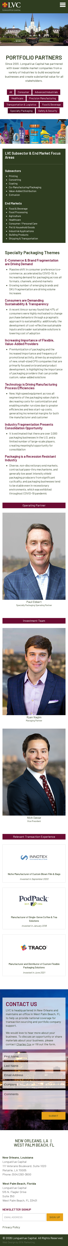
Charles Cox (23, 1044)
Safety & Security (47, 110)
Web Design (8, 1242)
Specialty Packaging (21, 110)
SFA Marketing (27, 1242)
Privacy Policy (11, 1227)
